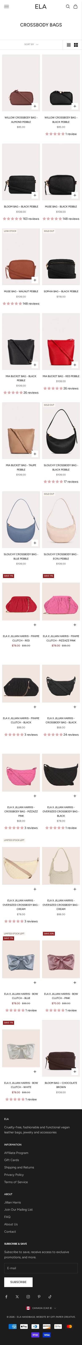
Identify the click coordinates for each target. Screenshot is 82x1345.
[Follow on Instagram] (28, 1297)
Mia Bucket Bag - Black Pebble (21, 378)
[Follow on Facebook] (6, 1297)
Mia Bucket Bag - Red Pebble (61, 376)
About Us (11, 1224)
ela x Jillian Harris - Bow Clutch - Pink (61, 996)
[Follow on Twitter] (17, 1297)
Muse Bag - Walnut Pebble (21, 291)
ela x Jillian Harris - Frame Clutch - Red (21, 638)
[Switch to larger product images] (69, 45)
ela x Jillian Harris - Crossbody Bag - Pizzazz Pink (21, 811)
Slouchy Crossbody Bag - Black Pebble (61, 467)
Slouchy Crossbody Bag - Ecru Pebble (61, 556)
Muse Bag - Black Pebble (61, 206)
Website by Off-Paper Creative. (55, 1317)
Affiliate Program (16, 1153)
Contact (10, 1232)
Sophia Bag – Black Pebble (61, 291)
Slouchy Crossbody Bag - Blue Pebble (21, 556)
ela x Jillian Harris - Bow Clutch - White (21, 1085)
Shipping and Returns (19, 1167)
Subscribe (18, 1282)
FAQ (7, 1217)
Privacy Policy (14, 1175)
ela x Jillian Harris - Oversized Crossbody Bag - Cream (21, 905)
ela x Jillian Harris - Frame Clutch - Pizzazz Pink (61, 638)
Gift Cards (11, 1160)
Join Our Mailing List (18, 1209)
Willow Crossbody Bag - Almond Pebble (21, 119)
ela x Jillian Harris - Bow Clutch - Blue (21, 996)
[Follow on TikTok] (50, 1297)
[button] (55, 134)
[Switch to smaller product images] (76, 45)
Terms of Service (16, 1182)
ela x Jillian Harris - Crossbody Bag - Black (61, 720)
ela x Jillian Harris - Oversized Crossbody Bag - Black (61, 811)
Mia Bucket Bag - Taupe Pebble (21, 467)
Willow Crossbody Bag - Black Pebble (61, 119)
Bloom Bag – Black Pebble (21, 206)
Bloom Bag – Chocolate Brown (61, 1085)
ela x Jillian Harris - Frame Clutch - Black (21, 720)
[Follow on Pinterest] (39, 1297)
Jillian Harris (12, 1202)
